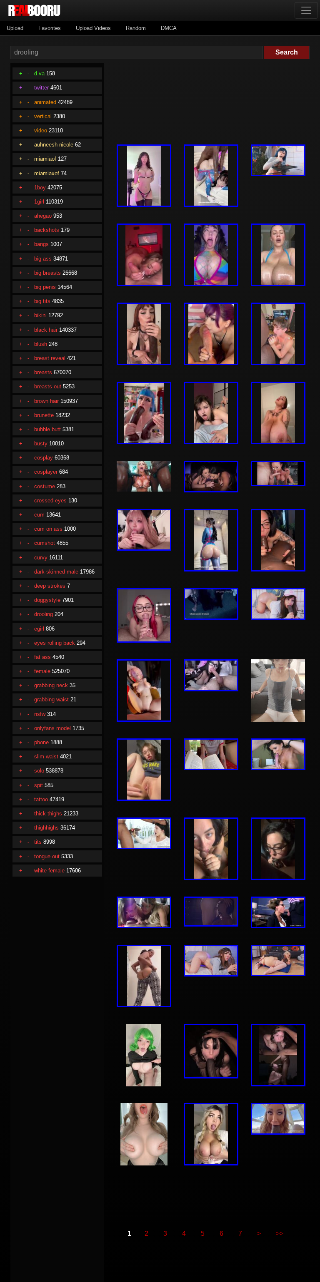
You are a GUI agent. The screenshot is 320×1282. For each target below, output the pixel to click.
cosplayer (46, 472)
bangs (41, 244)
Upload (15, 28)
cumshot (44, 543)
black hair (46, 330)
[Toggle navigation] (306, 10)
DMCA (169, 28)
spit (38, 785)
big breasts (47, 273)
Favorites (49, 28)
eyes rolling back (54, 643)
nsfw (39, 714)
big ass (43, 259)
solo (39, 771)
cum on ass (48, 529)
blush (40, 344)
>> (279, 1233)
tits (38, 842)
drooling (43, 614)
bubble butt (47, 429)
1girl (39, 202)
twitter (41, 87)
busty (41, 443)
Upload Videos (93, 28)
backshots (46, 230)
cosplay (43, 458)
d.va (39, 73)
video (40, 130)
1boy (40, 187)
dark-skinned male (56, 572)
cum (39, 515)
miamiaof (45, 159)
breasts (43, 372)
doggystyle (47, 600)
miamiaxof (46, 173)
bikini (40, 315)
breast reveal (49, 358)
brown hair (46, 401)
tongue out (47, 856)
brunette (44, 415)
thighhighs (46, 828)
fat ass (42, 657)
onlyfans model (52, 728)
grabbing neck (51, 685)
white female (49, 870)
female (42, 671)
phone (41, 742)
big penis (45, 287)
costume (44, 486)
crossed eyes (50, 500)
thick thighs (48, 813)
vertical (43, 116)
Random (136, 28)
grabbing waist (51, 699)
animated (45, 102)
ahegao (43, 216)
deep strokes (49, 586)
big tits (42, 301)
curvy (41, 557)
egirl (39, 629)
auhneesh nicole (53, 145)
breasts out (47, 386)
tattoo (41, 799)
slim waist (46, 756)
